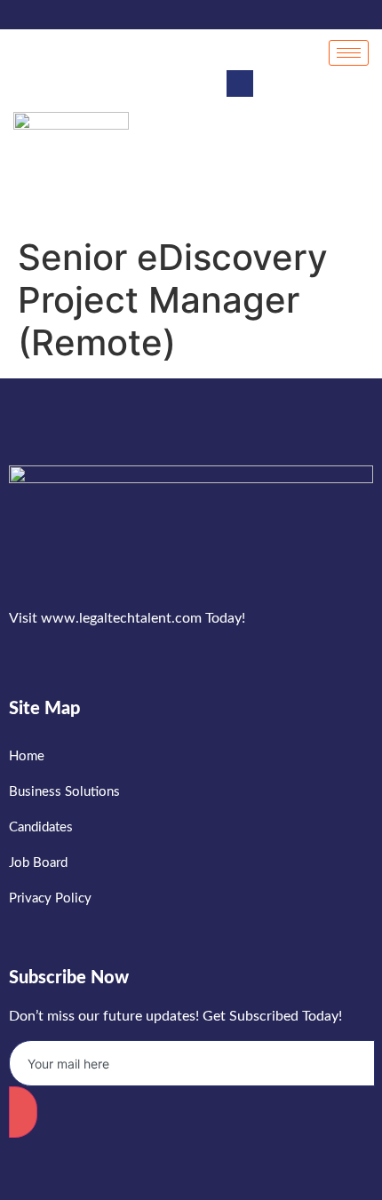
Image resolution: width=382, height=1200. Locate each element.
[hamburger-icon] (349, 53)
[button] (240, 83)
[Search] (337, 162)
